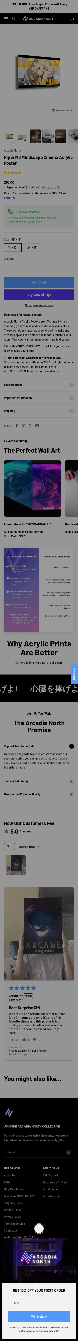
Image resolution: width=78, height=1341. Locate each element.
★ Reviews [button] (74, 674)
